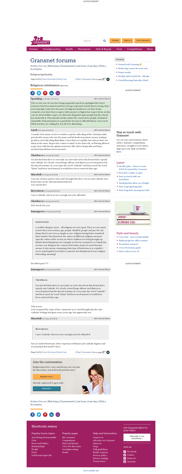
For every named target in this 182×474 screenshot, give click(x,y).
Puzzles (115, 40)
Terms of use (99, 461)
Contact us (98, 437)
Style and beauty (128, 233)
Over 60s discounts (71, 446)
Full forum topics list (42, 455)
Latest (120, 162)
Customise (86, 79)
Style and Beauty (70, 443)
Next (59, 79)
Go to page (97, 79)
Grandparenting (51, 49)
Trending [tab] (120, 59)
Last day (92, 66)
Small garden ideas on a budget (134, 183)
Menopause (84, 49)
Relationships (38, 446)
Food (119, 49)
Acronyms (36, 69)
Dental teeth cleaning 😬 (130, 64)
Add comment (99, 99)
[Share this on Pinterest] (45, 93)
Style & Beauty (103, 49)
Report (107, 99)
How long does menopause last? (134, 190)
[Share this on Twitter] (39, 93)
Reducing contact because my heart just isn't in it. (142, 68)
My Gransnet (68, 437)
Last (64, 79)
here (119, 152)
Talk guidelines (100, 449)
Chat (34, 440)
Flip (78, 79)
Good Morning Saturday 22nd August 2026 (139, 80)
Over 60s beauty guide (130, 248)
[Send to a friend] (58, 93)
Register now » (46, 376)
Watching (53, 66)
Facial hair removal (128, 244)
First (44, 79)
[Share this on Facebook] (32, 93)
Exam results (124, 72)
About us (97, 443)
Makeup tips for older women (133, 240)
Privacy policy (100, 455)
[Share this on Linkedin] (51, 93)
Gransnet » (47, 388)
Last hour (81, 66)
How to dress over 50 (129, 251)
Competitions (134, 49)
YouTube (131, 461)
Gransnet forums (53, 60)
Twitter (130, 455)
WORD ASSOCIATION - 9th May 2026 (137, 76)
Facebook (131, 451)
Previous (51, 79)
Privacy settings (100, 458)
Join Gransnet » (143, 40)
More (150, 49)
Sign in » (128, 40)
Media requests (100, 452)
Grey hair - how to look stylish (133, 237)
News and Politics (40, 443)
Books (65, 452)
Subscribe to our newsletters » (137, 437)
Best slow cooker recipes (131, 173)
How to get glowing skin (130, 186)
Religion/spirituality (41, 74)
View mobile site (91, 470)
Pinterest (131, 458)
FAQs (102, 66)
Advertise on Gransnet (104, 440)
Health (69, 49)
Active (33, 66)
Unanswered (67, 66)
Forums (33, 49)
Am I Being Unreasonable (44, 437)
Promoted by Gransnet (136, 169)
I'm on (42, 66)
